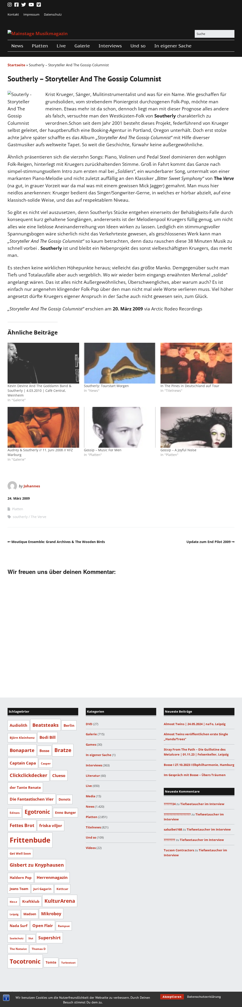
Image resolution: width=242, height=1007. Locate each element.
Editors (15, 813)
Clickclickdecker (28, 775)
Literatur (93, 775)
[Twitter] (23, 4)
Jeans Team (19, 888)
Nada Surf (18, 925)
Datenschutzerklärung (204, 997)
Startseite (16, 65)
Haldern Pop (21, 877)
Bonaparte (22, 750)
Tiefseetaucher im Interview (202, 804)
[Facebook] (16, 4)
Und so (138, 46)
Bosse (44, 750)
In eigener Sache (172, 46)
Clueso (58, 775)
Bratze (62, 750)
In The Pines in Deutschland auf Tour (189, 386)
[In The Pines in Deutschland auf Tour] (196, 363)
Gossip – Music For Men (102, 450)
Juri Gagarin (42, 889)
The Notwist (18, 949)
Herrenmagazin (52, 877)
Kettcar (62, 889)
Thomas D (39, 949)
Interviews (110, 46)
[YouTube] (31, 4)
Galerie (82, 46)
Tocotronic (25, 961)
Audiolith (18, 725)
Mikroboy (51, 913)
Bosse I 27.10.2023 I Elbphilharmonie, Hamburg (199, 765)
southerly (20, 516)
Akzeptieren (172, 997)
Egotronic (37, 811)
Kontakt (13, 14)
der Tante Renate (25, 787)
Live (61, 46)
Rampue (64, 926)
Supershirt (49, 937)
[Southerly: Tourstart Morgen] (120, 363)
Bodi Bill (47, 737)
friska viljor (50, 825)
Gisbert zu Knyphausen (37, 865)
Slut (30, 938)
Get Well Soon (20, 853)
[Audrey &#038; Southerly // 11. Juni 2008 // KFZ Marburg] (43, 427)
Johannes (32, 486)
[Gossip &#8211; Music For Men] (120, 427)
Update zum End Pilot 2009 (208, 541)
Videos (91, 848)
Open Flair (42, 925)
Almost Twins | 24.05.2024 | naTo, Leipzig (194, 724)
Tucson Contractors (179, 850)
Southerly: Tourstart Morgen (106, 386)
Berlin (69, 725)
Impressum (31, 14)
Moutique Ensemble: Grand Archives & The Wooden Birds (58, 541)
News (17, 46)
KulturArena (59, 900)
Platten (40, 46)
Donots (64, 799)
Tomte (51, 962)
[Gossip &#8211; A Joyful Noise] (196, 427)
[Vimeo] (39, 4)
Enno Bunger (65, 812)
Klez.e (13, 901)
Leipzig (14, 914)
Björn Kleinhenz (22, 737)
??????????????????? (177, 814)
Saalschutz (16, 938)
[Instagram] (10, 4)
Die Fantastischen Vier (32, 799)
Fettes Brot (22, 825)
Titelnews (93, 827)
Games (91, 744)
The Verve (38, 516)
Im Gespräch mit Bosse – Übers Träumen (195, 775)
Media (90, 796)
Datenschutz (53, 14)
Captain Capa (23, 763)
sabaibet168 (173, 829)
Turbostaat (68, 962)
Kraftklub (30, 901)
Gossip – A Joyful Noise (178, 450)
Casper (46, 763)
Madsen (29, 914)
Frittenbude (30, 840)
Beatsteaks (45, 725)
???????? (169, 840)
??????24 (170, 804)
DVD (89, 724)
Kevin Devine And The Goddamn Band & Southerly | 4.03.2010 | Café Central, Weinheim (39, 390)
